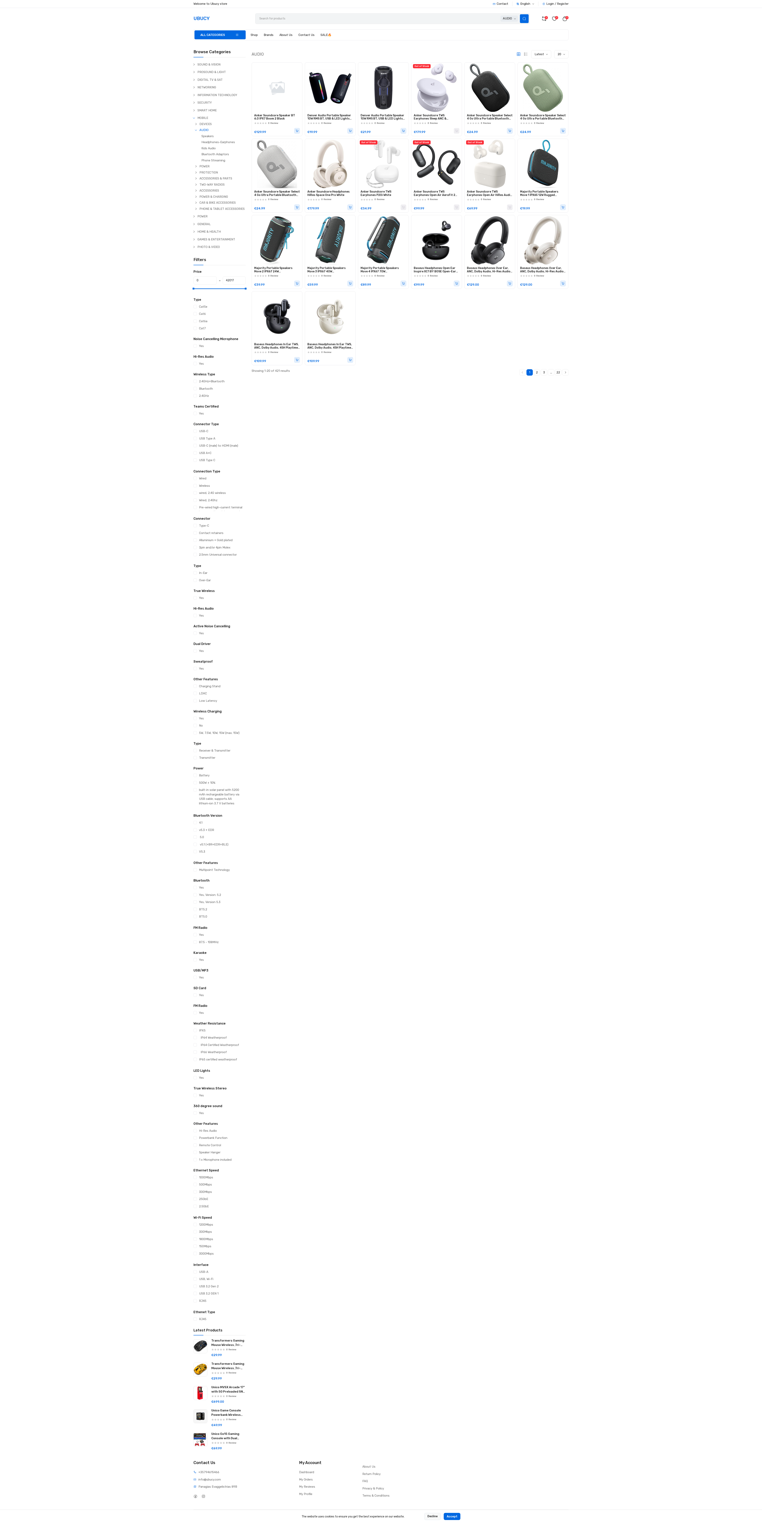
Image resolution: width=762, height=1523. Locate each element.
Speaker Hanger (209, 1152)
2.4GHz (204, 396)
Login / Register (557, 4)
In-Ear (203, 573)
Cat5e (203, 306)
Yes (201, 346)
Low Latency (208, 701)
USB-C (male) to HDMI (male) (218, 445)
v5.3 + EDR (206, 830)
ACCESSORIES (209, 190)
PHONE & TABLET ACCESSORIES (222, 209)
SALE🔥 (326, 35)
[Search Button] (524, 18)
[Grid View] (518, 54)
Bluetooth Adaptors (215, 154)
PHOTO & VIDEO (208, 247)
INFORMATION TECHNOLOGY (217, 95)
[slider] (193, 288)
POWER (204, 166)
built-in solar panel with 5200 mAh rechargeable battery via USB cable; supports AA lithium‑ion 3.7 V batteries (219, 796)
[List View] (525, 54)
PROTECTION (208, 172)
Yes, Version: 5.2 (210, 895)
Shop (254, 35)
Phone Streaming (213, 160)
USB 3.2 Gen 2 (209, 1286)
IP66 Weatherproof (213, 1052)
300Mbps (205, 1192)
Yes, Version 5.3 (209, 902)
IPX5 (202, 1030)
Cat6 (202, 314)
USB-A (203, 1272)
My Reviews (307, 1486)
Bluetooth (206, 388)
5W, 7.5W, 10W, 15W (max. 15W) (219, 733)
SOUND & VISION (208, 64)
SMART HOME (207, 110)
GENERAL (204, 224)
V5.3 (202, 851)
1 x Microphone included (215, 1160)
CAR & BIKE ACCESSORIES (217, 202)
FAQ (365, 1481)
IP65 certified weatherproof (218, 1059)
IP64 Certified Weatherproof (219, 1045)
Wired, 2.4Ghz (208, 500)
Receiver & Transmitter (214, 750)
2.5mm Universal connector (218, 554)
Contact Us (306, 35)
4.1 (200, 822)
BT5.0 (203, 916)
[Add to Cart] (297, 131)
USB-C (203, 431)
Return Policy (371, 1474)
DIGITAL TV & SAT (210, 80)
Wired (202, 478)
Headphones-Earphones (218, 142)
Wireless (204, 486)
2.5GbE (204, 1206)
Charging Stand (209, 686)
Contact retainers (211, 533)
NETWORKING (206, 87)
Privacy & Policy (373, 1488)
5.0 (201, 837)
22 (558, 372)
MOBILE (202, 118)
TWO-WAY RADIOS (212, 184)
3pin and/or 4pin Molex (214, 547)
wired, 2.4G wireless (212, 493)
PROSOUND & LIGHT (211, 72)
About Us (285, 35)
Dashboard (306, 1472)
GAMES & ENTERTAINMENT (216, 239)
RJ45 (202, 1301)
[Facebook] (195, 1496)
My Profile (305, 1494)
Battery (204, 775)
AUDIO (204, 130)
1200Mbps (206, 1224)
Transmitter (207, 758)
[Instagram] (203, 1496)
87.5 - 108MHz (209, 942)
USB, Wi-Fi (206, 1279)
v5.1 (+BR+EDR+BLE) (213, 844)
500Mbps (205, 1184)
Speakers (207, 136)
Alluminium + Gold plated (216, 540)
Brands (268, 35)
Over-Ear (205, 580)
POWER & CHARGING (213, 197)
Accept (452, 1516)
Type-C (204, 525)
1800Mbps (206, 1239)
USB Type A (207, 438)
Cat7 (202, 328)
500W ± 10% (207, 783)
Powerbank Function (213, 1138)
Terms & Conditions (376, 1495)
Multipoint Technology (214, 870)
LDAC (203, 693)
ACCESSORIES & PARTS (215, 178)
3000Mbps (206, 1253)
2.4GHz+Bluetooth (212, 381)
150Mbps (205, 1246)
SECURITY (204, 102)
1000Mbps (206, 1177)
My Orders (306, 1479)
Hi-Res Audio (208, 1131)
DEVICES (205, 124)
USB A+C (205, 453)
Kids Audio (208, 148)
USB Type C (207, 460)
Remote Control (210, 1145)
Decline (432, 1516)
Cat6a (203, 321)
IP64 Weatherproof (213, 1037)
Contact (502, 4)
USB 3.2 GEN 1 (208, 1293)
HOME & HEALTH (209, 231)
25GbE (203, 1199)
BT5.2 (203, 909)
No (201, 725)
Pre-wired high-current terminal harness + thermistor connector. (221, 510)
